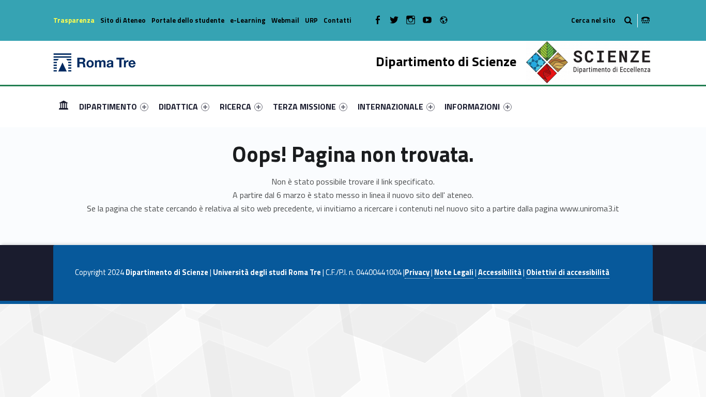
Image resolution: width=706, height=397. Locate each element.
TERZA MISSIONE (304, 106)
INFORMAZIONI (472, 106)
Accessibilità (499, 272)
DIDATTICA (178, 106)
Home (63, 106)
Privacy (417, 272)
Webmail (285, 20)
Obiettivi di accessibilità (567, 272)
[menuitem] (63, 106)
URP (311, 20)
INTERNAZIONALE (390, 106)
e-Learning (248, 20)
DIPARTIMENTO (108, 106)
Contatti (337, 20)
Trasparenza (74, 20)
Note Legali (453, 272)
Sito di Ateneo (123, 20)
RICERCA (235, 106)
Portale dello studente (187, 20)
